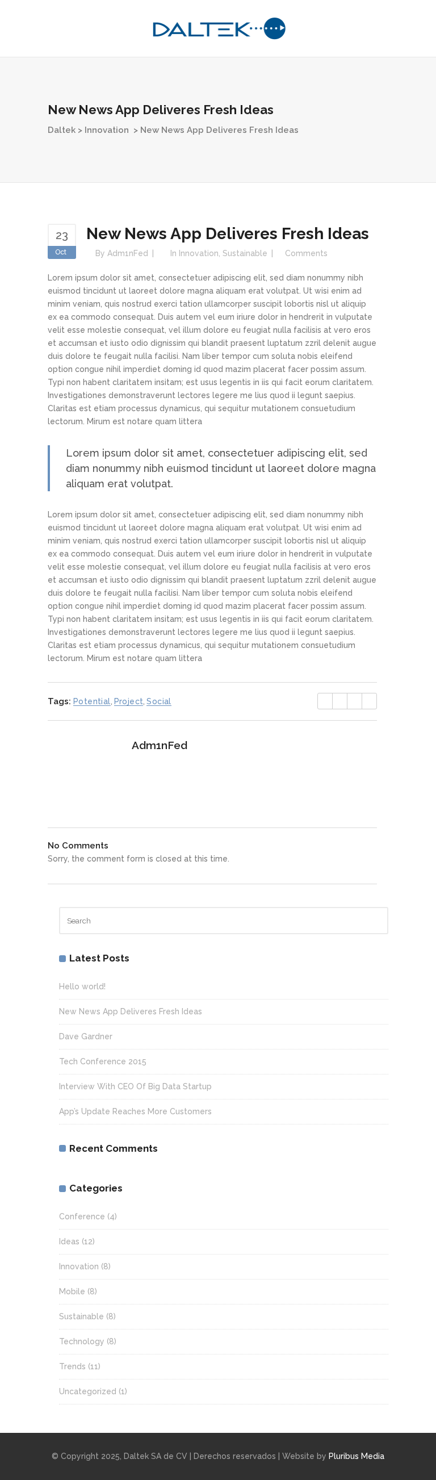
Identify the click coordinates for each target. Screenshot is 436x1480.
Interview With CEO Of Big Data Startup (135, 1086)
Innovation (107, 130)
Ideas (69, 1241)
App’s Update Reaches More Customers (135, 1111)
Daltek (62, 130)
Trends (72, 1366)
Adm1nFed (127, 253)
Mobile (72, 1291)
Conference (82, 1216)
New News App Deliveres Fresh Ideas (130, 1011)
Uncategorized (87, 1391)
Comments (306, 253)
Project (129, 701)
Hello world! (82, 986)
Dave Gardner (85, 1036)
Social (158, 701)
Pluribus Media (356, 1456)
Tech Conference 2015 (102, 1061)
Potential (92, 701)
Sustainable (245, 253)
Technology (81, 1341)
